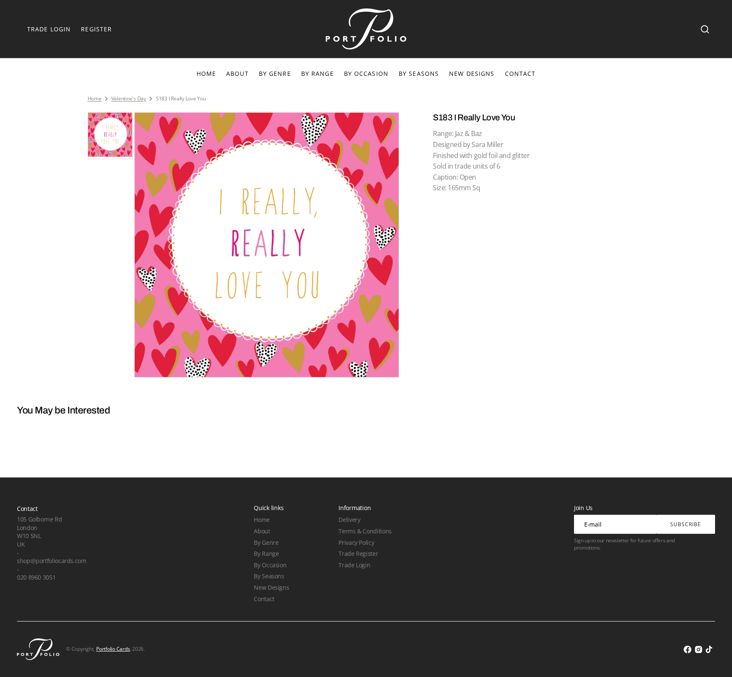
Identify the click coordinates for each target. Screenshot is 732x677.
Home (95, 98)
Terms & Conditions (364, 531)
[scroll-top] (714, 659)
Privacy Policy (356, 542)
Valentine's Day (128, 98)
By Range (317, 73)
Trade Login (354, 565)
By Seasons (419, 73)
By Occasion (366, 73)
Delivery (349, 520)
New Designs (271, 587)
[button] (705, 29)
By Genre (275, 73)
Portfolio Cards (113, 649)
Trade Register (358, 553)
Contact (264, 599)
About (262, 531)
